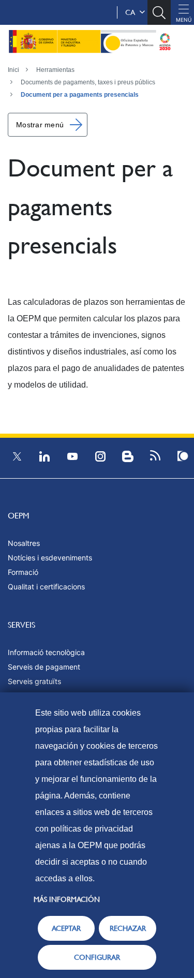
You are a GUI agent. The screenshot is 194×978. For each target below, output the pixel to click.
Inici (13, 69)
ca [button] (132, 12)
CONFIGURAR (97, 957)
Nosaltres (24, 543)
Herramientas (55, 69)
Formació (23, 572)
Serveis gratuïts (34, 681)
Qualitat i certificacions (46, 586)
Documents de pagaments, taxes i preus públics (88, 82)
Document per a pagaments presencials (80, 94)
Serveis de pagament (44, 666)
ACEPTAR (66, 928)
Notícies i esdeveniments (50, 557)
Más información (67, 899)
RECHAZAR (128, 928)
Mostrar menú (40, 125)
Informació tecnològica (46, 652)
